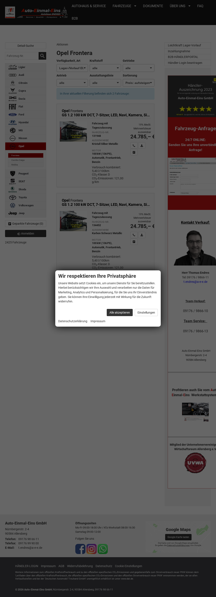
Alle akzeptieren (119, 312)
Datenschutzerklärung (72, 321)
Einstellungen (146, 312)
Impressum (97, 321)
